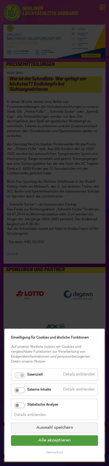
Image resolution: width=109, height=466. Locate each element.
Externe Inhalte (39, 389)
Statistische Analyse (42, 404)
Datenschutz (54, 452)
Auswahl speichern (54, 428)
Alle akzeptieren (54, 440)
